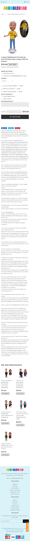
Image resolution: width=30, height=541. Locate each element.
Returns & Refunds (15, 490)
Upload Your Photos (6, 71)
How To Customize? (6, 94)
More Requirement (6, 101)
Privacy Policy (15, 488)
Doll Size (3, 78)
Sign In (15, 500)
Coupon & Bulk (15, 508)
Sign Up (26, 521)
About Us (15, 504)
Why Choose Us (15, 494)
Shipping (3, 67)
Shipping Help (15, 506)
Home (2, 14)
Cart (27, 2)
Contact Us (15, 502)
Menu (4, 2)
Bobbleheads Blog (15, 510)
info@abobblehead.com (17, 478)
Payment (15, 484)
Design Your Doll (15, 492)
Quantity (3, 111)
